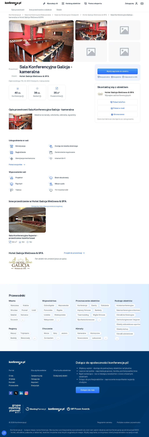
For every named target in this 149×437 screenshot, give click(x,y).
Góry (55, 333)
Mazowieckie (63, 305)
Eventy (94, 305)
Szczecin (14, 320)
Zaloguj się (35, 379)
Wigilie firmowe (99, 315)
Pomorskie (48, 310)
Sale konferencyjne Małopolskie (38, 15)
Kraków (26, 305)
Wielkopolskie (60, 315)
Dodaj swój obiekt (60, 376)
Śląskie (59, 310)
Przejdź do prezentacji (73, 253)
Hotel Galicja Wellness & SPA (95, 15)
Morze (46, 333)
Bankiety (98, 310)
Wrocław (14, 310)
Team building (83, 315)
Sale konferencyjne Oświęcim (67, 15)
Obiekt (59, 10)
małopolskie (44, 81)
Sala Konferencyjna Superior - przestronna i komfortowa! (23, 236)
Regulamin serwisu (104, 422)
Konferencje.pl (15, 15)
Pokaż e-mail (119, 108)
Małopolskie (49, 320)
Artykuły (12, 379)
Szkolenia (105, 305)
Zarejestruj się (36, 376)
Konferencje (82, 305)
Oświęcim (34, 81)
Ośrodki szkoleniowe (125, 334)
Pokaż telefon (119, 102)
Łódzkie (47, 315)
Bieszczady (25, 338)
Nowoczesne (83, 338)
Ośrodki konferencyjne (125, 315)
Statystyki (35, 385)
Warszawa (15, 305)
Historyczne (95, 333)
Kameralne (82, 333)
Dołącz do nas (87, 389)
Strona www (118, 114)
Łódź (34, 310)
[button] (71, 4)
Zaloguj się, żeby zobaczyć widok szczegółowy (47, 206)
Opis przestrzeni (17, 10)
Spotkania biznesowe (86, 320)
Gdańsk (14, 315)
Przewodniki (13, 385)
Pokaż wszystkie (15, 164)
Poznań (25, 310)
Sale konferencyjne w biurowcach (130, 310)
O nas (11, 376)
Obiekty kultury (122, 329)
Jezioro (64, 333)
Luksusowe (96, 338)
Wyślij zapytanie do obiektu (117, 71)
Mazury (13, 333)
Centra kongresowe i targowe (128, 320)
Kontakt (12, 382)
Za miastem (48, 338)
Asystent (34, 382)
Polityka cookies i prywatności (128, 422)
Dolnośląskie (49, 305)
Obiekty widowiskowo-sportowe (129, 324)
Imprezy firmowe (84, 310)
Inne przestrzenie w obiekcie (40, 10)
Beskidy (14, 338)
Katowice (24, 315)
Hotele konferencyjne (125, 305)
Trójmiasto (24, 333)
